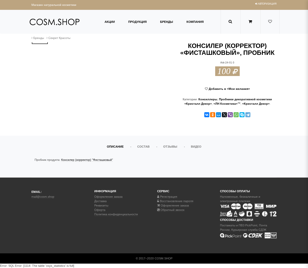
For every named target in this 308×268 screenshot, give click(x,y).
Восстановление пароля (176, 201)
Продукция (137, 21)
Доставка (100, 201)
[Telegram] (247, 114)
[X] (224, 114)
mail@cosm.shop (42, 196)
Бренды (166, 21)
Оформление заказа (108, 196)
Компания (195, 21)
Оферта (99, 209)
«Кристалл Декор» (256, 103)
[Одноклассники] (212, 114)
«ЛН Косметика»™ (227, 103)
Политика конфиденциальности (116, 214)
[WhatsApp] (236, 114)
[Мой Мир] (218, 114)
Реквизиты (101, 205)
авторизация (267, 3)
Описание (115, 146)
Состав (143, 146)
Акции (110, 21)
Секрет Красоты (59, 38)
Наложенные (229, 196)
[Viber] (230, 114)
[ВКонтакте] (206, 114)
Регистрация (168, 196)
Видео (196, 146)
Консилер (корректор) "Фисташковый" (87, 159)
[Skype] (242, 114)
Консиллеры (207, 99)
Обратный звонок (172, 209)
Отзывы (170, 146)
